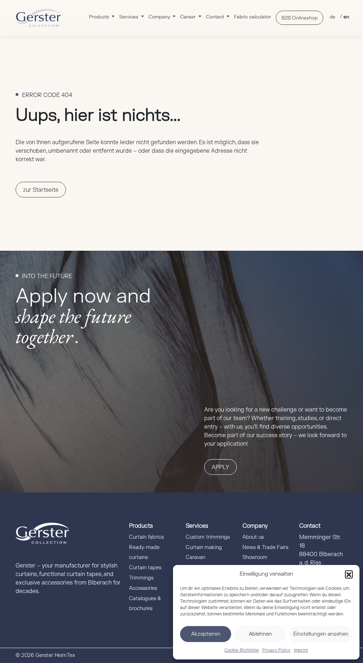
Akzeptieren (205, 634)
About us (253, 537)
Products (100, 17)
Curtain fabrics (146, 537)
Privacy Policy (276, 650)
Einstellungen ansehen (320, 634)
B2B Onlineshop (299, 18)
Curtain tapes (145, 567)
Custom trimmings (208, 537)
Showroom (254, 557)
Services (129, 17)
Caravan (195, 557)
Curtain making (204, 547)
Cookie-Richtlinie (241, 650)
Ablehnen (260, 634)
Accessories (143, 588)
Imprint (301, 650)
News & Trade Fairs (265, 547)
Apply (220, 467)
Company (160, 17)
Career (188, 17)
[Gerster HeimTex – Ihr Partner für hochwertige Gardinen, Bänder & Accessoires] (38, 17)
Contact (215, 17)
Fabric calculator (252, 17)
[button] (348, 574)
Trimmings (141, 578)
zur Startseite (40, 190)
